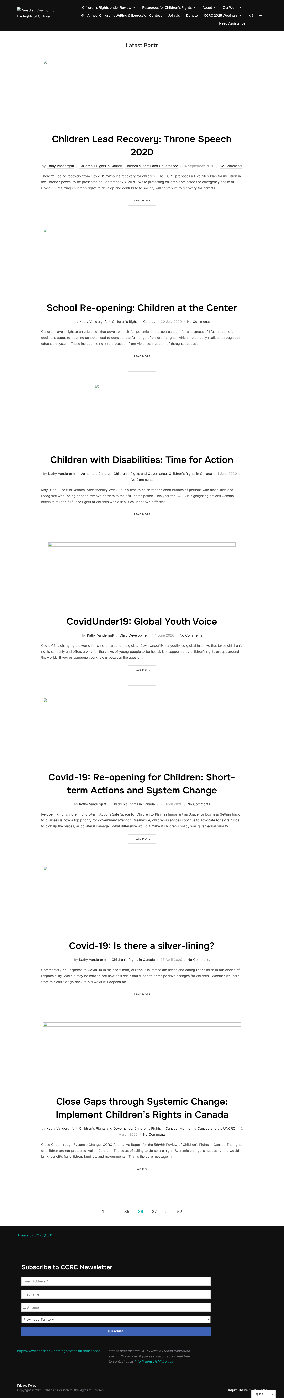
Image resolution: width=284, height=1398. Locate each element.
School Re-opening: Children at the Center (142, 308)
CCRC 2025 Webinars (221, 15)
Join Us (174, 15)
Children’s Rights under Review (106, 7)
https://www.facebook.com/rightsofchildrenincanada (58, 1351)
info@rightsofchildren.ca (154, 1361)
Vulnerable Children (96, 473)
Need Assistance (232, 23)
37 (154, 1211)
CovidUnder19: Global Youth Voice (142, 622)
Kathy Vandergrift (60, 166)
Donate (192, 15)
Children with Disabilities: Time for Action (141, 460)
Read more (145, 200)
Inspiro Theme (238, 1390)
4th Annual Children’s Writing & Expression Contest (121, 15)
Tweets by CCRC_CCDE (35, 1235)
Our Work (230, 7)
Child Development (134, 635)
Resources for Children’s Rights (167, 7)
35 (126, 1211)
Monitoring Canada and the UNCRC (207, 1128)
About (207, 7)
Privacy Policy (26, 1385)
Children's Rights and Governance (151, 166)
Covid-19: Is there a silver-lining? (142, 946)
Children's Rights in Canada (101, 166)
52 (179, 1211)
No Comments (231, 166)
